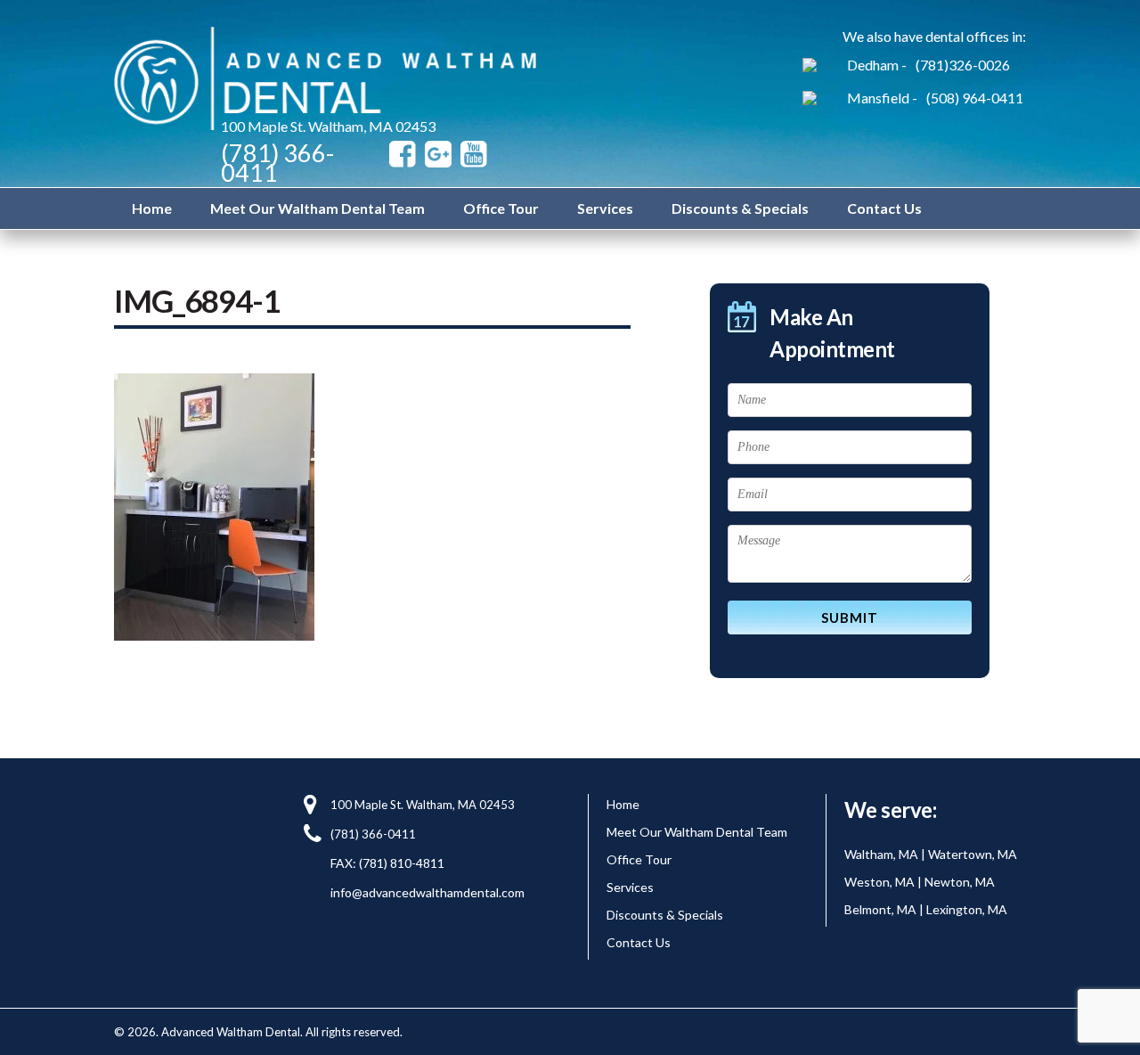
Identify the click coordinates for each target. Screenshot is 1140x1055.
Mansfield (878, 97)
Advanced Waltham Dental (329, 78)
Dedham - (877, 64)
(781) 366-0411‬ (277, 162)
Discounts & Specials (740, 208)
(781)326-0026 (963, 64)
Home (152, 208)
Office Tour (501, 208)
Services (605, 208)
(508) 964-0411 (974, 97)
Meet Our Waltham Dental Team (317, 208)
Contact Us (884, 208)
